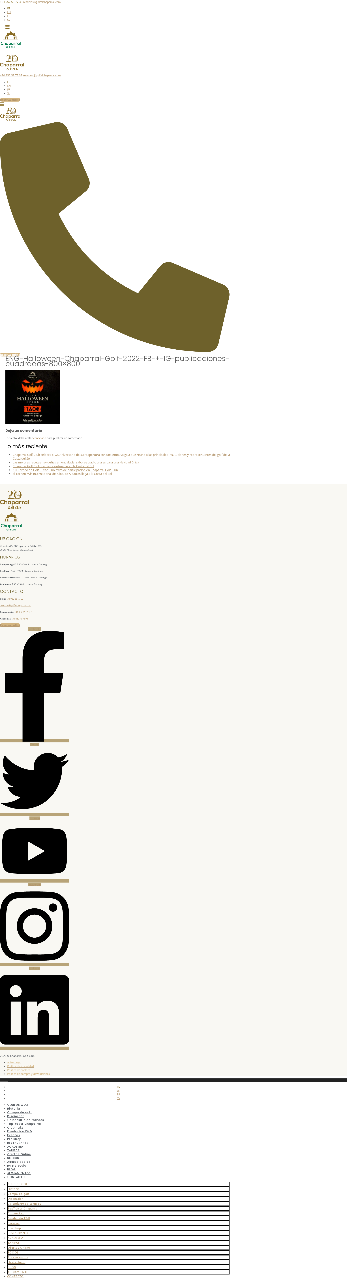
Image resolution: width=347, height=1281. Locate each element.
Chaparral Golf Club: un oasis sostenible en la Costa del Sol (53, 466)
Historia (14, 1189)
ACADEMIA (15, 1238)
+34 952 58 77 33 (11, 2)
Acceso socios (18, 1257)
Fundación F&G (19, 1218)
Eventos (14, 1223)
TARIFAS (14, 1242)
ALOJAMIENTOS (19, 1272)
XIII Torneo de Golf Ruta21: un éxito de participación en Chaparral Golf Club (65, 470)
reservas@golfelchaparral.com (42, 2)
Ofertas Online (19, 1247)
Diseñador (15, 1198)
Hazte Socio (16, 1165)
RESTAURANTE (18, 1233)
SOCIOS (13, 1252)
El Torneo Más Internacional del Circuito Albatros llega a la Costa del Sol (62, 474)
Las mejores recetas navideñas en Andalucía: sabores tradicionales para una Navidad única (76, 462)
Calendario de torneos (24, 1203)
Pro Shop (14, 1228)
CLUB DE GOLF (18, 1184)
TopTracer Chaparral (23, 1208)
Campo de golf (18, 1194)
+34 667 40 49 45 (20, 618)
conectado (39, 438)
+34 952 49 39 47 (23, 612)
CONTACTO (16, 1177)
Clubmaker (16, 1213)
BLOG (12, 1267)
